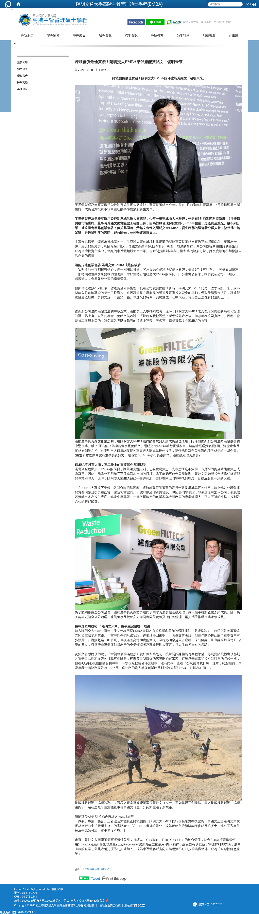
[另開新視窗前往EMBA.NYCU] (136, 22)
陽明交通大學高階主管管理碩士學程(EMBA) (119, 4)
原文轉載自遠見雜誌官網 (95, 869)
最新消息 (27, 35)
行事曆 (233, 35)
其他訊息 (22, 89)
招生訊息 (22, 69)
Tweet (95, 879)
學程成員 (79, 35)
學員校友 (157, 35)
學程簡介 (53, 35)
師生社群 (183, 35)
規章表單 (209, 35)
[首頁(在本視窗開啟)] (18, 4)
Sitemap (236, 22)
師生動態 (22, 82)
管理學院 (206, 22)
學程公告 (22, 75)
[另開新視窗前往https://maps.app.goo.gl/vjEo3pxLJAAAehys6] (106, 900)
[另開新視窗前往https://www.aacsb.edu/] (173, 22)
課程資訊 (105, 35)
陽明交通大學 (190, 22)
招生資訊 (131, 35)
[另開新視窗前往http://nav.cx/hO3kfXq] (155, 22)
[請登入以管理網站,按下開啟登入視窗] (8, 4)
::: (12, 10)
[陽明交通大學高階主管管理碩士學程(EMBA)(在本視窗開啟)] (52, 20)
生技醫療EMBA (222, 22)
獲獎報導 (22, 62)
